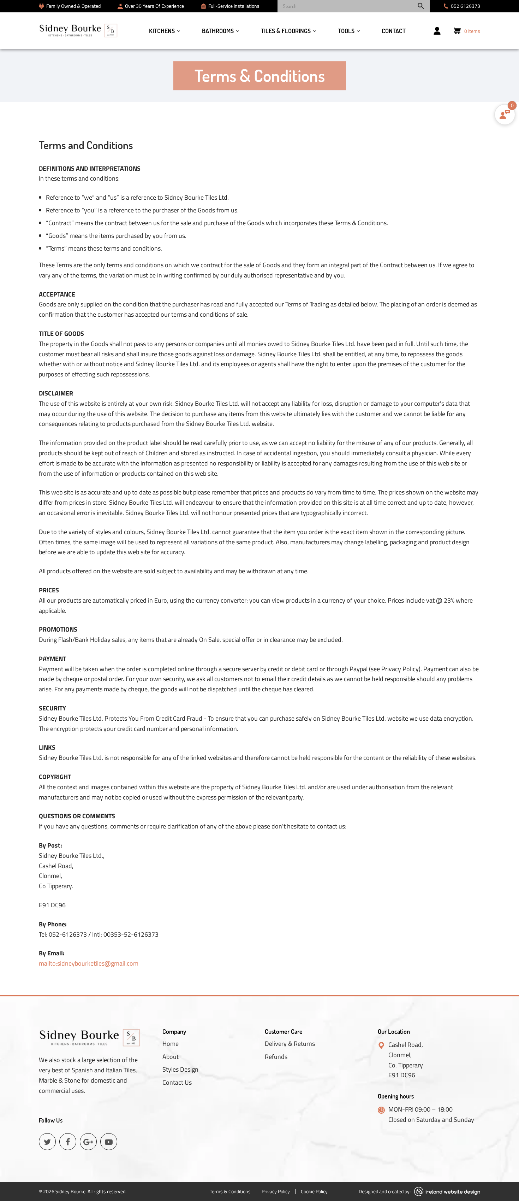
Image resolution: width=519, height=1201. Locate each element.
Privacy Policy (276, 1191)
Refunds (276, 1057)
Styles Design (180, 1069)
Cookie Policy (314, 1191)
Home (170, 1044)
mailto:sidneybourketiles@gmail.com (88, 963)
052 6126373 (465, 6)
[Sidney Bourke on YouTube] (108, 1141)
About (170, 1057)
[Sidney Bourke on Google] (88, 1141)
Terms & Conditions (230, 1191)
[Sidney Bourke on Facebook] (67, 1141)
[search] (354, 6)
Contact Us (177, 1082)
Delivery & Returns (290, 1044)
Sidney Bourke (70, 1191)
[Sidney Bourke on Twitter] (47, 1141)
